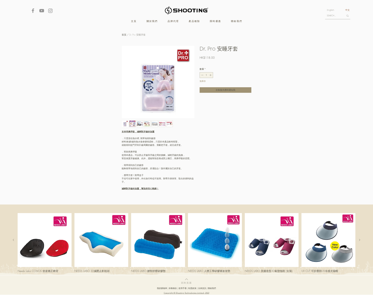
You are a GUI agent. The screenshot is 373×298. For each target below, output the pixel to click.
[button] (173, 21)
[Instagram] (50, 11)
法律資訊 (202, 288)
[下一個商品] (359, 240)
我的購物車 (162, 288)
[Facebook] (33, 11)
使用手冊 (182, 288)
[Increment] (211, 75)
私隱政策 (192, 288)
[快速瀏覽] (45, 240)
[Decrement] (202, 75)
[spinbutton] (206, 75)
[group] (186, 243)
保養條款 (173, 288)
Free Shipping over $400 (210, 62)
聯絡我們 (212, 288)
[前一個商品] (13, 240)
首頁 (124, 34)
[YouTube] (42, 11)
